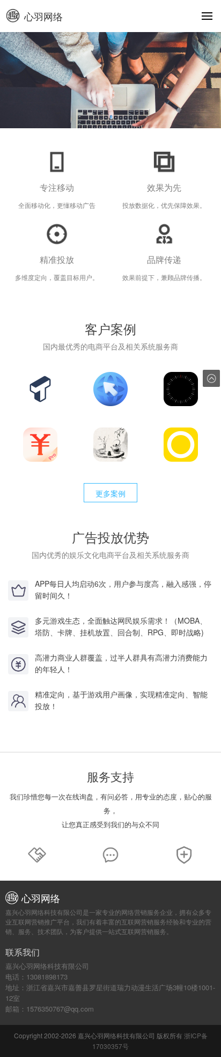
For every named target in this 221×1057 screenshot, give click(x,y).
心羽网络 (43, 16)
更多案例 (110, 493)
